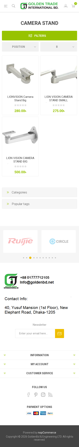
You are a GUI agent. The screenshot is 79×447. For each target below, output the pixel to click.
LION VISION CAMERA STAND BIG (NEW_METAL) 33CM (20, 161)
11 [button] (55, 257)
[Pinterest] (36, 395)
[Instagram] (43, 395)
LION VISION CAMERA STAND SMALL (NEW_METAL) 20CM (59, 100)
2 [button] (26, 257)
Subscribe (59, 333)
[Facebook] (29, 395)
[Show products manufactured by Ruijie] (20, 241)
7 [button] (43, 257)
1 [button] (23, 257)
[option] (20, 241)
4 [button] (34, 257)
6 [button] (40, 257)
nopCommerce (47, 432)
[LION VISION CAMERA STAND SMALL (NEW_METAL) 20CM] (58, 74)
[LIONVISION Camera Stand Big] (20, 74)
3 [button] (30, 258)
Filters (40, 35)
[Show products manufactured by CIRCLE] (58, 241)
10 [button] (52, 257)
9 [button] (49, 257)
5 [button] (37, 257)
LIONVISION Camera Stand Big (20, 98)
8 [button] (46, 257)
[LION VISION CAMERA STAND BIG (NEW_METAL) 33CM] (20, 135)
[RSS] (50, 395)
